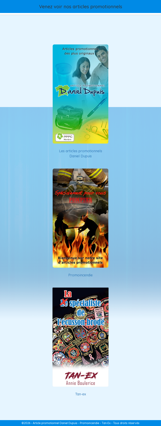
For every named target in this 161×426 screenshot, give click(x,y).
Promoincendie (80, 275)
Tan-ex (80, 394)
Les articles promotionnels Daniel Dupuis (80, 153)
